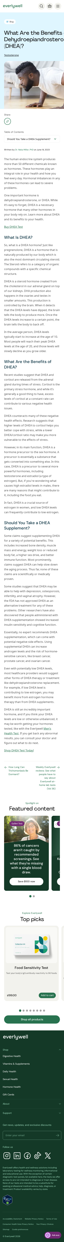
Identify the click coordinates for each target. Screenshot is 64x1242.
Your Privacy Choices (44, 1224)
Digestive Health (12, 1056)
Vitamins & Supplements (16, 1063)
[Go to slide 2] (34, 896)
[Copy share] (7, 121)
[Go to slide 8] (44, 1011)
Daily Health (9, 1071)
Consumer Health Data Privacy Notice (18, 1224)
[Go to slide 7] (41, 1011)
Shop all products (32, 1019)
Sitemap (6, 1229)
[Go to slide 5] (34, 1011)
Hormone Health (12, 1086)
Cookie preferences (20, 1229)
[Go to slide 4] (30, 1011)
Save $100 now (26, 881)
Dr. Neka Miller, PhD (24, 149)
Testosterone (11, 55)
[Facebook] (27, 1156)
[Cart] (49, 6)
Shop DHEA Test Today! (19, 750)
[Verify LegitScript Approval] (7, 1200)
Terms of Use (51, 1219)
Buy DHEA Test (13, 227)
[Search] (41, 6)
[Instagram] (7, 1156)
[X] (48, 1156)
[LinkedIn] (17, 1156)
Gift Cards (8, 1094)
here (40, 1177)
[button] (57, 1135)
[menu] (57, 6)
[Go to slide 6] (37, 1011)
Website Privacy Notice (34, 1219)
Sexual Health (10, 1079)
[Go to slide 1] (30, 896)
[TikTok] (37, 1156)
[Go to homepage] (13, 6)
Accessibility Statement (12, 1219)
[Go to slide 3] (27, 1011)
